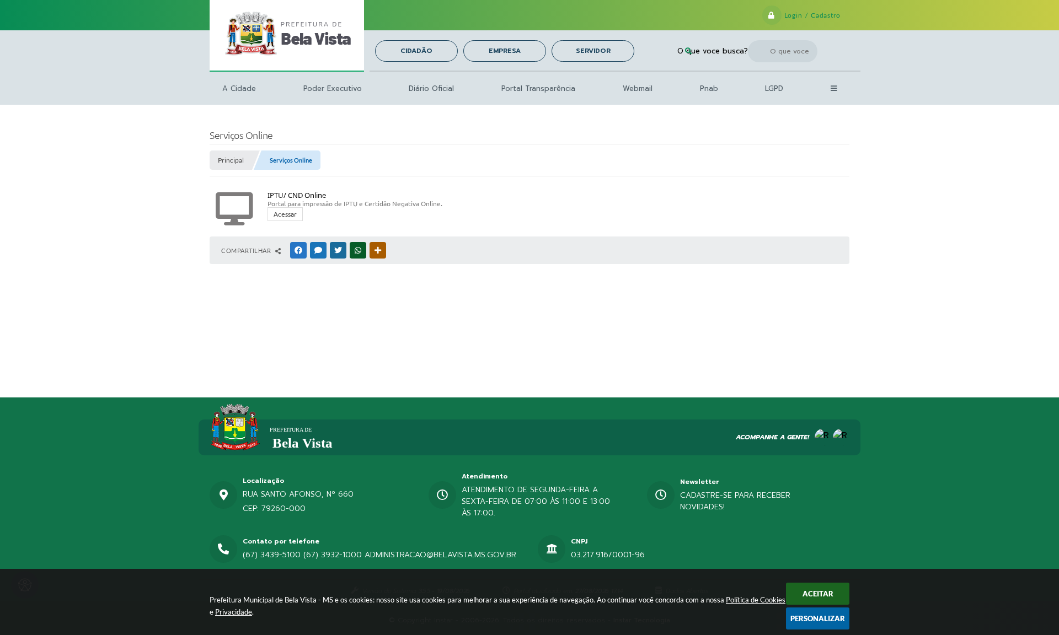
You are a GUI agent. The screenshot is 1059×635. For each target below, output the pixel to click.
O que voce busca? (712, 51)
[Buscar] (688, 51)
